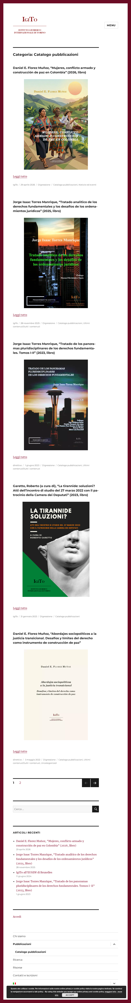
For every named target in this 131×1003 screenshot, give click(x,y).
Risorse (17, 967)
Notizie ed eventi (87, 184)
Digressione (44, 184)
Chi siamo (19, 936)
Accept (70, 995)
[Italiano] (61, 983)
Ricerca (17, 959)
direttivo (17, 465)
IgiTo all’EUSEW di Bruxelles (34, 872)
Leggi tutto (20, 176)
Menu (111, 25)
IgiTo (15, 184)
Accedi (17, 916)
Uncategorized (49, 763)
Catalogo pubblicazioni (65, 184)
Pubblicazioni (22, 944)
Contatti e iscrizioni (25, 975)
